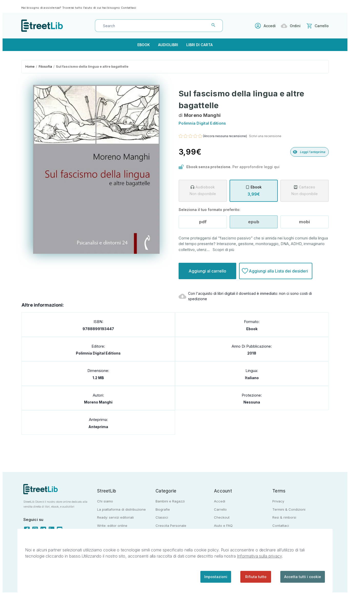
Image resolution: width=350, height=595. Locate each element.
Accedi (270, 26)
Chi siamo (105, 501)
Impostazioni (215, 576)
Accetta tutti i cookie (302, 576)
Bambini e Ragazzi (170, 501)
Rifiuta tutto (255, 576)
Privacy (278, 501)
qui (277, 167)
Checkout (222, 517)
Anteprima (98, 427)
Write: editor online (112, 525)
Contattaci (128, 7)
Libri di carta (199, 45)
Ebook (143, 45)
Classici (162, 517)
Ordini (295, 26)
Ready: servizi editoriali (115, 517)
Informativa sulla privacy (259, 556)
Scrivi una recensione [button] (265, 136)
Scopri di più (223, 249)
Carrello (220, 509)
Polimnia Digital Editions (98, 353)
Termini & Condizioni (288, 509)
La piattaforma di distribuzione (121, 509)
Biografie (163, 509)
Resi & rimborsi (284, 517)
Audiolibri (168, 45)
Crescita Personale (171, 525)
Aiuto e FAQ (223, 525)
